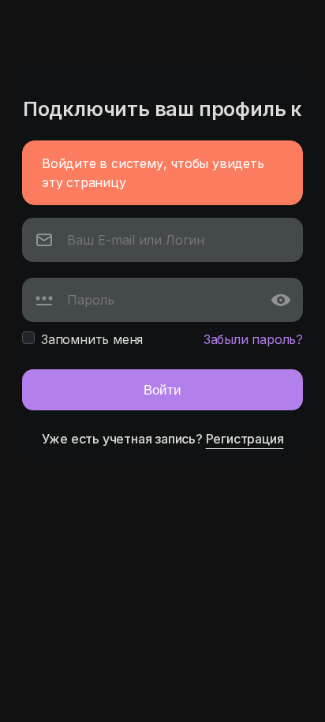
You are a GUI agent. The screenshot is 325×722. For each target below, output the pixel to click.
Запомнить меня (92, 339)
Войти (162, 389)
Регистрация (245, 439)
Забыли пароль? (253, 339)
